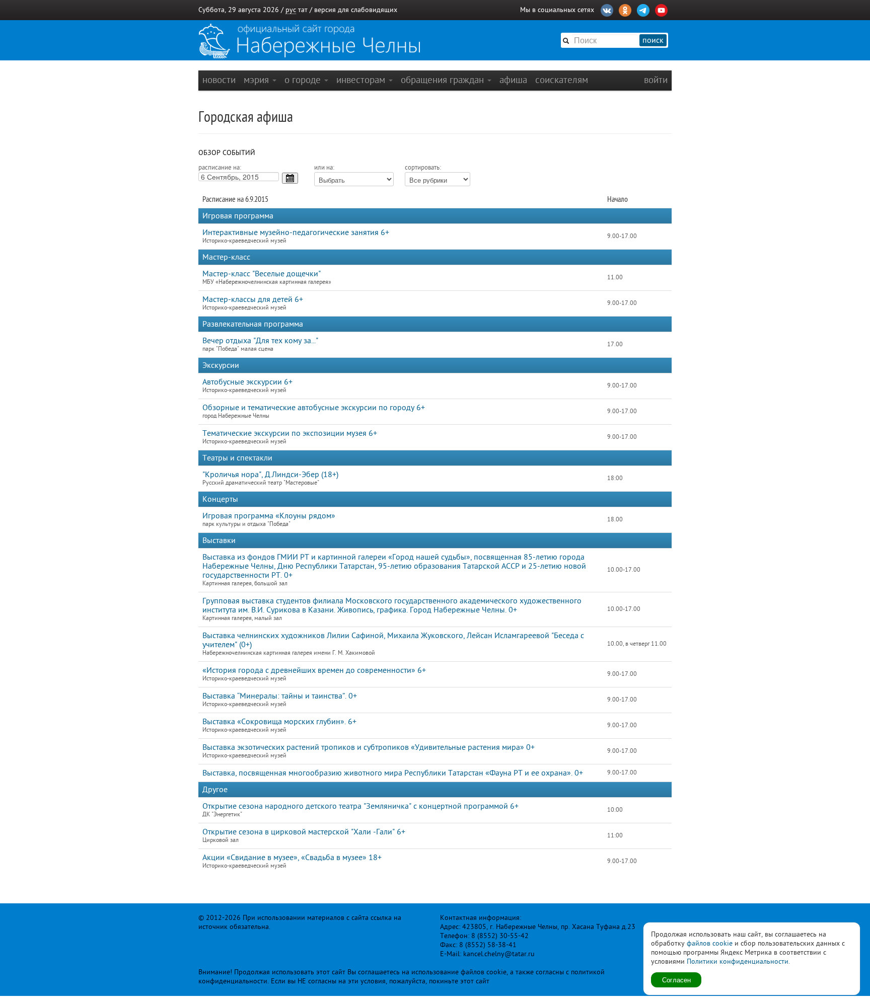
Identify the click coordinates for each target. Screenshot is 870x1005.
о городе (303, 79)
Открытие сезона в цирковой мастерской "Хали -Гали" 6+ (303, 831)
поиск (653, 40)
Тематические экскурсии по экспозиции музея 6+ (289, 433)
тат (303, 10)
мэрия (257, 79)
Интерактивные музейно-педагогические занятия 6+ (295, 232)
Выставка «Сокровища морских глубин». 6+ (279, 721)
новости (219, 79)
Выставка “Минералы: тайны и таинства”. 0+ (279, 696)
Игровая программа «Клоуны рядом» (268, 515)
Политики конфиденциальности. (738, 961)
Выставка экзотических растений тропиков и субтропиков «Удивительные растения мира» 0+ (368, 747)
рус (290, 10)
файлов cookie (710, 943)
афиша (513, 79)
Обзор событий (226, 153)
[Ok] (625, 9)
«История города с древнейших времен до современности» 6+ (314, 670)
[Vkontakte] (607, 9)
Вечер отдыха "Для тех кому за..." (260, 340)
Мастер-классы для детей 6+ (252, 299)
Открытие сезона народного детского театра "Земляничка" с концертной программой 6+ (360, 806)
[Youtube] (661, 9)
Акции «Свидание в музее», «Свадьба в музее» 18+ (292, 857)
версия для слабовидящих (355, 10)
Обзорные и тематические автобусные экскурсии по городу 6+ (313, 407)
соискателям (561, 79)
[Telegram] (643, 9)
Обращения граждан (443, 79)
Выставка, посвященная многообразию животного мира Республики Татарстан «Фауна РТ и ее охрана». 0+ (392, 773)
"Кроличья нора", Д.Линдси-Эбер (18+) (270, 474)
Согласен (676, 979)
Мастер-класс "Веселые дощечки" (261, 273)
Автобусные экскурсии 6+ (247, 381)
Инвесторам (362, 79)
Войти (656, 79)
